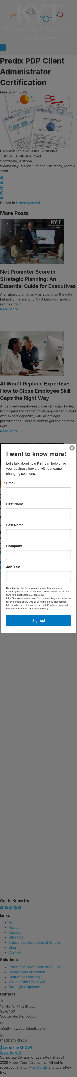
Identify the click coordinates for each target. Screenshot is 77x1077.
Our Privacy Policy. (39, 608)
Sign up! (38, 620)
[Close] (72, 447)
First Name (15, 504)
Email (10, 483)
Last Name (15, 525)
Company (14, 546)
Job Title (13, 567)
